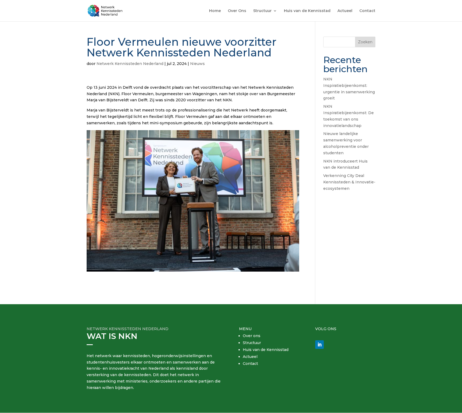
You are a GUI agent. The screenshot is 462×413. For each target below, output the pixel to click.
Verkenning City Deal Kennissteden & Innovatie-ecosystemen (349, 182)
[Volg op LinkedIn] (319, 344)
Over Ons (237, 11)
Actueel (344, 11)
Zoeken (365, 42)
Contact (367, 11)
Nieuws (197, 63)
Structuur (262, 11)
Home (215, 11)
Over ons (251, 335)
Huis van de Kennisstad (307, 11)
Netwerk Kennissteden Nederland (130, 63)
